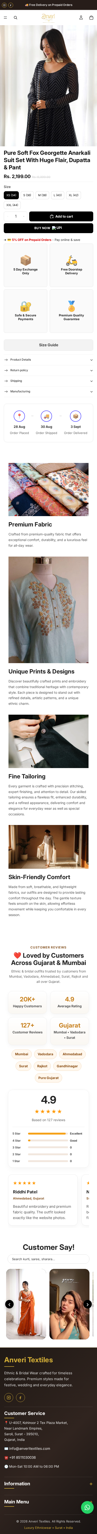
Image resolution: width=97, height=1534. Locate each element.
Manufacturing (20, 391)
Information (17, 1483)
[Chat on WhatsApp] (87, 1507)
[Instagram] (4, 5)
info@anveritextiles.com (29, 1448)
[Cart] (91, 17)
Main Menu (16, 1502)
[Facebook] (10, 5)
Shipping (16, 381)
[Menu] (5, 17)
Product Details (20, 359)
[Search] (15, 17)
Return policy (19, 370)
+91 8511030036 (22, 1457)
